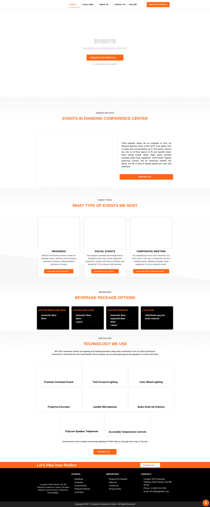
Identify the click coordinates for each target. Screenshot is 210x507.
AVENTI (114, 64)
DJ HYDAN (97, 64)
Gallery (133, 4)
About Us (103, 4)
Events (73, 4)
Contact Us (119, 4)
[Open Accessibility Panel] (206, 503)
